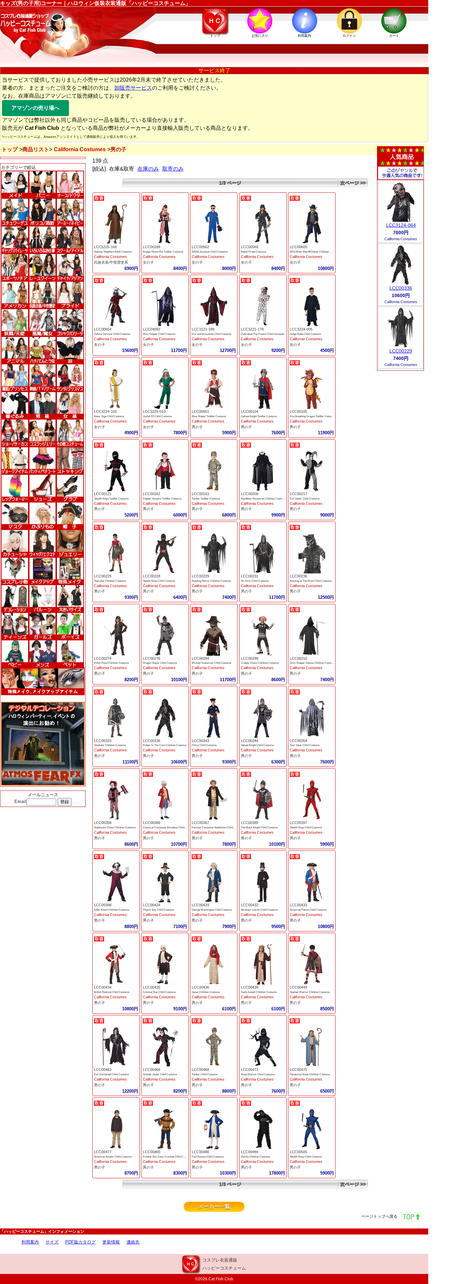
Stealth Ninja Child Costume (159, 580)
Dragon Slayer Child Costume (160, 662)
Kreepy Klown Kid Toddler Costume (163, 251)
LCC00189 (151, 247)
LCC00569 (249, 247)
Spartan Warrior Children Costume (310, 992)
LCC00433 (298, 905)
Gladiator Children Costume (110, 745)
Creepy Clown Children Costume (260, 662)
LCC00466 (151, 1070)
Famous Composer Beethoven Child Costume (218, 827)
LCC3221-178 (252, 329)
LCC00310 (298, 658)
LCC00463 (102, 1070)
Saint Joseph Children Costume (259, 992)
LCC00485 (151, 1152)
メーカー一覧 (214, 1206)
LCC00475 (298, 1070)
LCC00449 (298, 987)
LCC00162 (151, 494)
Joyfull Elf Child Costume (157, 416)
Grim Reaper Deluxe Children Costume (312, 662)
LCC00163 (200, 494)
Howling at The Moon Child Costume (311, 580)
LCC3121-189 (203, 329)
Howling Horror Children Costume (211, 580)
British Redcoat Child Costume (111, 992)
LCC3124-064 (401, 225)
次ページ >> (353, 182)
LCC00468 (200, 1070)
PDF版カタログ (80, 1242)
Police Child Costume (204, 745)
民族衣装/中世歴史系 (111, 262)
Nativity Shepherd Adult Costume (112, 251)
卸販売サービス (133, 88)
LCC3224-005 (301, 329)
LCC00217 (298, 494)
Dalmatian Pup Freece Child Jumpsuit (262, 334)
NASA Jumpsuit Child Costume (209, 251)
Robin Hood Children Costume (111, 662)
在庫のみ (148, 169)
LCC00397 (298, 823)
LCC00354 (298, 741)
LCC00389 (249, 823)
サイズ (52, 1242)
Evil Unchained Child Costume (111, 1074)
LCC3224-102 (105, 411)
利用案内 (30, 1242)
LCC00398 (102, 905)
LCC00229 (200, 576)
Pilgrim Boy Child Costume (158, 909)
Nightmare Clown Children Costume (114, 827)
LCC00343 (200, 741)
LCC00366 (151, 823)
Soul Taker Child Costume (304, 745)
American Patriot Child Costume (308, 909)
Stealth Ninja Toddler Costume (111, 498)
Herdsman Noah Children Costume (310, 1074)
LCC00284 (200, 658)
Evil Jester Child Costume (304, 498)
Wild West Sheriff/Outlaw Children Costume (315, 251)
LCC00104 (249, 411)
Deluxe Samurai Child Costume (112, 334)
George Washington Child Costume (212, 909)
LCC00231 (249, 576)
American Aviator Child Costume (112, 1156)
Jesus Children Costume (206, 992)
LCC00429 (200, 905)
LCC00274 (102, 658)
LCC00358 (102, 823)
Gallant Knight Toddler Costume (259, 416)
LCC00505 (298, 1152)
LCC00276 (151, 658)
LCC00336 (151, 741)
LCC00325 (102, 741)
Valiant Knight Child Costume (257, 745)
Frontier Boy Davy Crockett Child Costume (167, 1156)
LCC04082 (151, 329)
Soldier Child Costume (204, 1074)
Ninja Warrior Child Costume (257, 1074)
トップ (10, 149)
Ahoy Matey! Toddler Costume (209, 416)
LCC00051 (200, 411)
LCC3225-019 (154, 411)
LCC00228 (151, 576)
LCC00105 (298, 411)
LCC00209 (249, 494)
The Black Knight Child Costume (259, 827)
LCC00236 (298, 576)
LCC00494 (249, 1152)
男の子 (197, 427)
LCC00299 (249, 658)
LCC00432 (249, 905)
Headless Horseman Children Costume (263, 498)
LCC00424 (151, 905)
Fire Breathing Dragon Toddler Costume (312, 416)
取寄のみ (173, 169)
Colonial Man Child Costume (159, 992)
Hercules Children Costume (110, 580)
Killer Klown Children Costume (111, 909)
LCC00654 (102, 329)
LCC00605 (298, 247)
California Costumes (80, 149)
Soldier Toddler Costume (206, 498)
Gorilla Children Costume (255, 1156)
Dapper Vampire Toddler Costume (162, 498)
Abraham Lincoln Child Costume (259, 909)
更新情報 (111, 1242)
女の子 (148, 262)
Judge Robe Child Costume (305, 334)
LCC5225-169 (105, 247)
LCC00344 (249, 741)
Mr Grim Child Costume (255, 580)
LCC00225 (102, 576)
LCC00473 (249, 1070)
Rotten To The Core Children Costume (164, 745)
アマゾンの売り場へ (35, 108)
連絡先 (133, 1242)
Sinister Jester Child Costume (160, 1074)
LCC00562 (200, 247)
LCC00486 (200, 1152)
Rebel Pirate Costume (253, 251)
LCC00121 (102, 494)
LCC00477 (102, 1152)
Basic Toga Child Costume (109, 416)
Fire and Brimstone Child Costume (211, 334)
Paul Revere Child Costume (207, 1156)
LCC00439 (249, 987)
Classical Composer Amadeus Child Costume (169, 827)
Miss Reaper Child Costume (159, 334)
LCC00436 (200, 987)
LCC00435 (151, 987)
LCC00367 (200, 823)
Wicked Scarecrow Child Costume (211, 662)
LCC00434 (102, 987)
